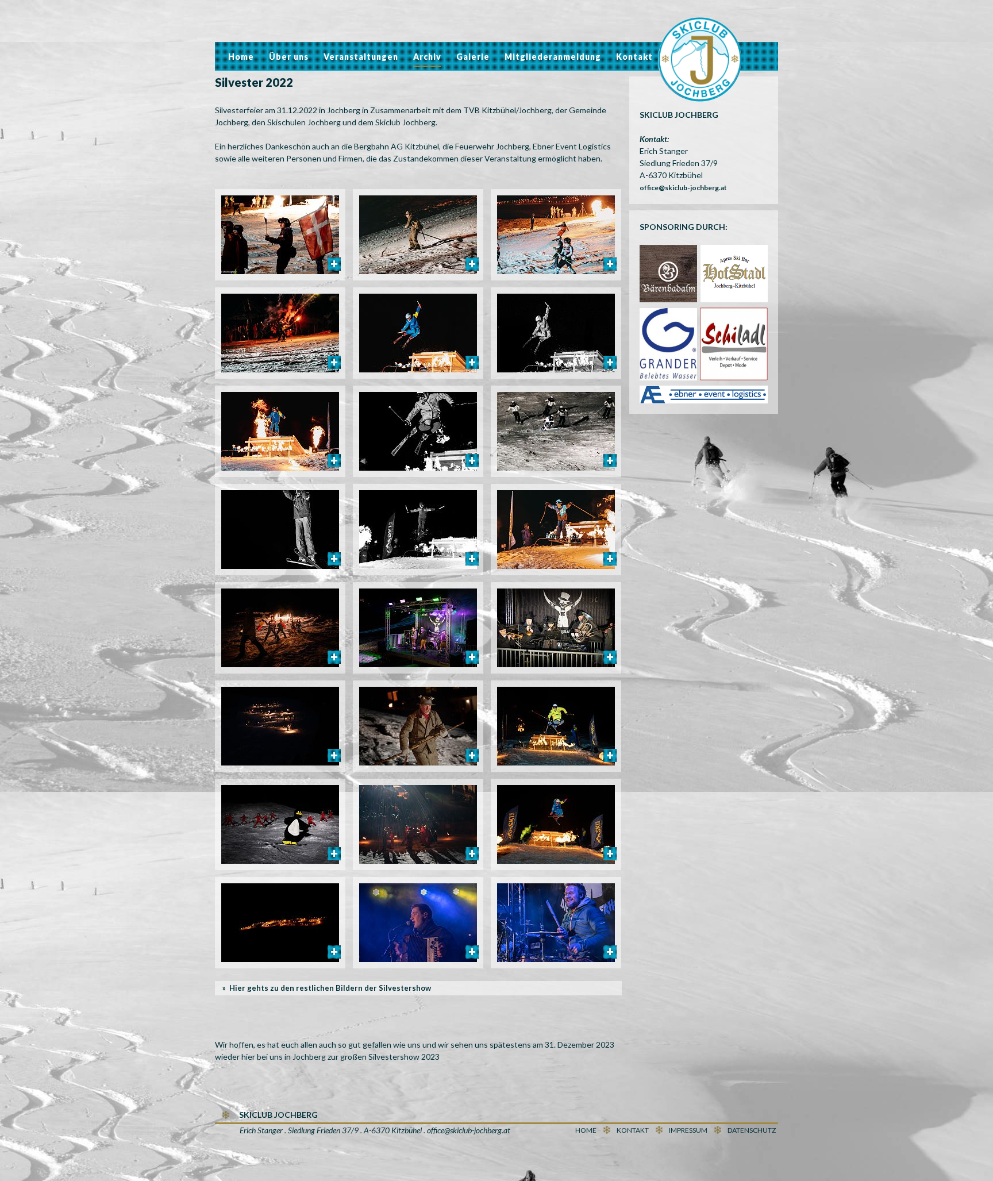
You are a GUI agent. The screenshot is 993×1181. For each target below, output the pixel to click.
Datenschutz (752, 1130)
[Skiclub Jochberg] (700, 61)
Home (241, 56)
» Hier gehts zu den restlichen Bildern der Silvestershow (326, 987)
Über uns (289, 56)
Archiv (427, 56)
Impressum (688, 1130)
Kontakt (634, 56)
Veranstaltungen (361, 56)
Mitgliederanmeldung (553, 56)
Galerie (473, 56)
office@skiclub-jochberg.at (683, 187)
